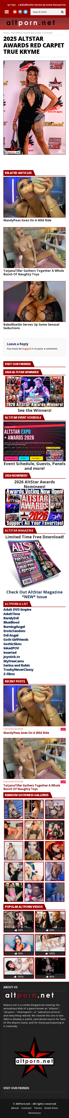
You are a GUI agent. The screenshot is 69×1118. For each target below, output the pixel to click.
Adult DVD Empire (17, 609)
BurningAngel (14, 626)
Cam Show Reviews (13, 729)
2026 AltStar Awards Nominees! (34, 484)
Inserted (9, 652)
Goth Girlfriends (15, 639)
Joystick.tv (11, 656)
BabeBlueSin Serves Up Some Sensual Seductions (31, 326)
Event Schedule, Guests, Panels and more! (34, 466)
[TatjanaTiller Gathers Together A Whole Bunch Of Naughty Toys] (34, 247)
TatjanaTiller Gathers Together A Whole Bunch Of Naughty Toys (33, 272)
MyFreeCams (13, 661)
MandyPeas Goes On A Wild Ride (27, 220)
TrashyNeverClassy (18, 669)
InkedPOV (11, 648)
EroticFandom (14, 631)
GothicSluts (12, 644)
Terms (38, 1108)
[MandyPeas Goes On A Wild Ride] (34, 197)
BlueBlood (11, 622)
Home (6, 32)
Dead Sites (51, 1108)
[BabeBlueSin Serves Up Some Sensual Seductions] (34, 301)
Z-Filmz (9, 674)
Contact (26, 1108)
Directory (34, 1112)
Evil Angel (10, 635)
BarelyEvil (11, 618)
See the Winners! (34, 410)
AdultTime (11, 614)
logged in (28, 348)
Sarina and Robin (16, 665)
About (15, 1108)
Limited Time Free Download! (34, 537)
